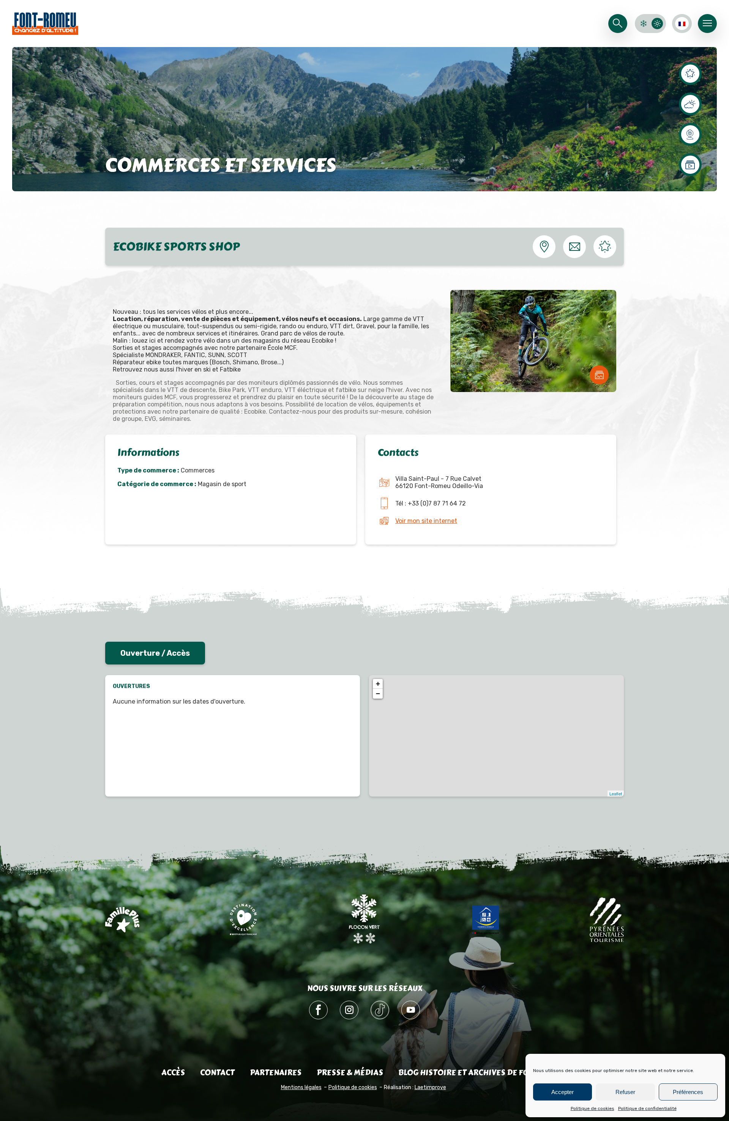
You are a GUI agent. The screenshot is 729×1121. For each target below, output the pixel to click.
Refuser (625, 1092)
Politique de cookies (592, 1108)
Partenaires (275, 1072)
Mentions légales (301, 1087)
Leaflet (615, 793)
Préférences (688, 1092)
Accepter (562, 1092)
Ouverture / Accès (155, 653)
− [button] (378, 693)
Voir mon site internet (426, 520)
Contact (217, 1072)
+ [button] (378, 684)
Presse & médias (350, 1072)
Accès (173, 1072)
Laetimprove (430, 1087)
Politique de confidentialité (647, 1108)
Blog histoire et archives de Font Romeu (483, 1072)
